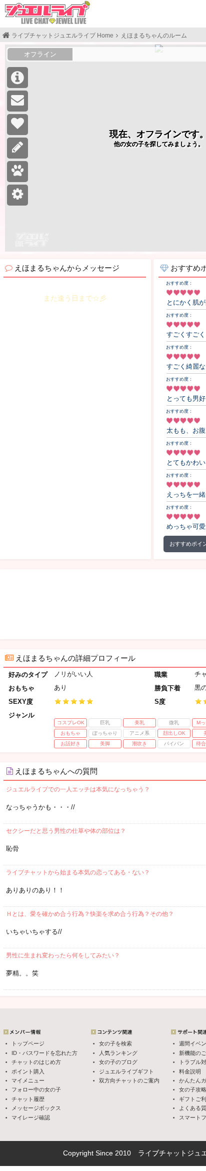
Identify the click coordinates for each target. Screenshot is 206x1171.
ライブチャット (162, 1153)
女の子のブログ (118, 1062)
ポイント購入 (28, 1071)
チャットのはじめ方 (36, 1062)
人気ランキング (118, 1053)
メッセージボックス (36, 1108)
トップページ (28, 1043)
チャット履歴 (28, 1099)
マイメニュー (28, 1080)
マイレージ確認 (31, 1117)
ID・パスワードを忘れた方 (45, 1053)
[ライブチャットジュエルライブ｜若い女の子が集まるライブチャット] (47, 12)
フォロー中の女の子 (36, 1089)
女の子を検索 (115, 1043)
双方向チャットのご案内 (129, 1080)
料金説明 (190, 1071)
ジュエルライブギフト (126, 1071)
